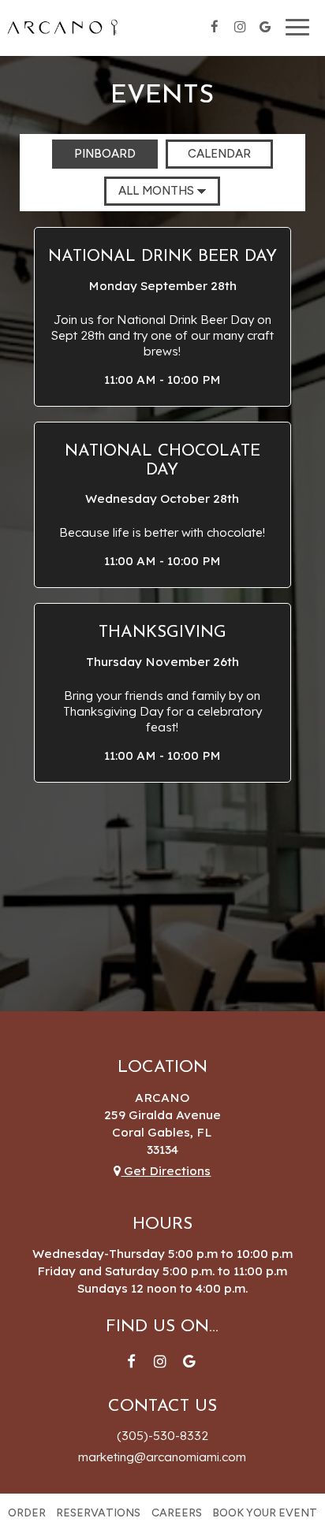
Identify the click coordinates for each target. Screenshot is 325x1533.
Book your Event (264, 1513)
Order (27, 1513)
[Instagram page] (239, 26)
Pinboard (94, 154)
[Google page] (265, 26)
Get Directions (166, 1170)
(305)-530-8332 (162, 1435)
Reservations (98, 1513)
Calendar (208, 154)
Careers (176, 1513)
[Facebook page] (214, 26)
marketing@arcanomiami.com (162, 1456)
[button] (162, 316)
